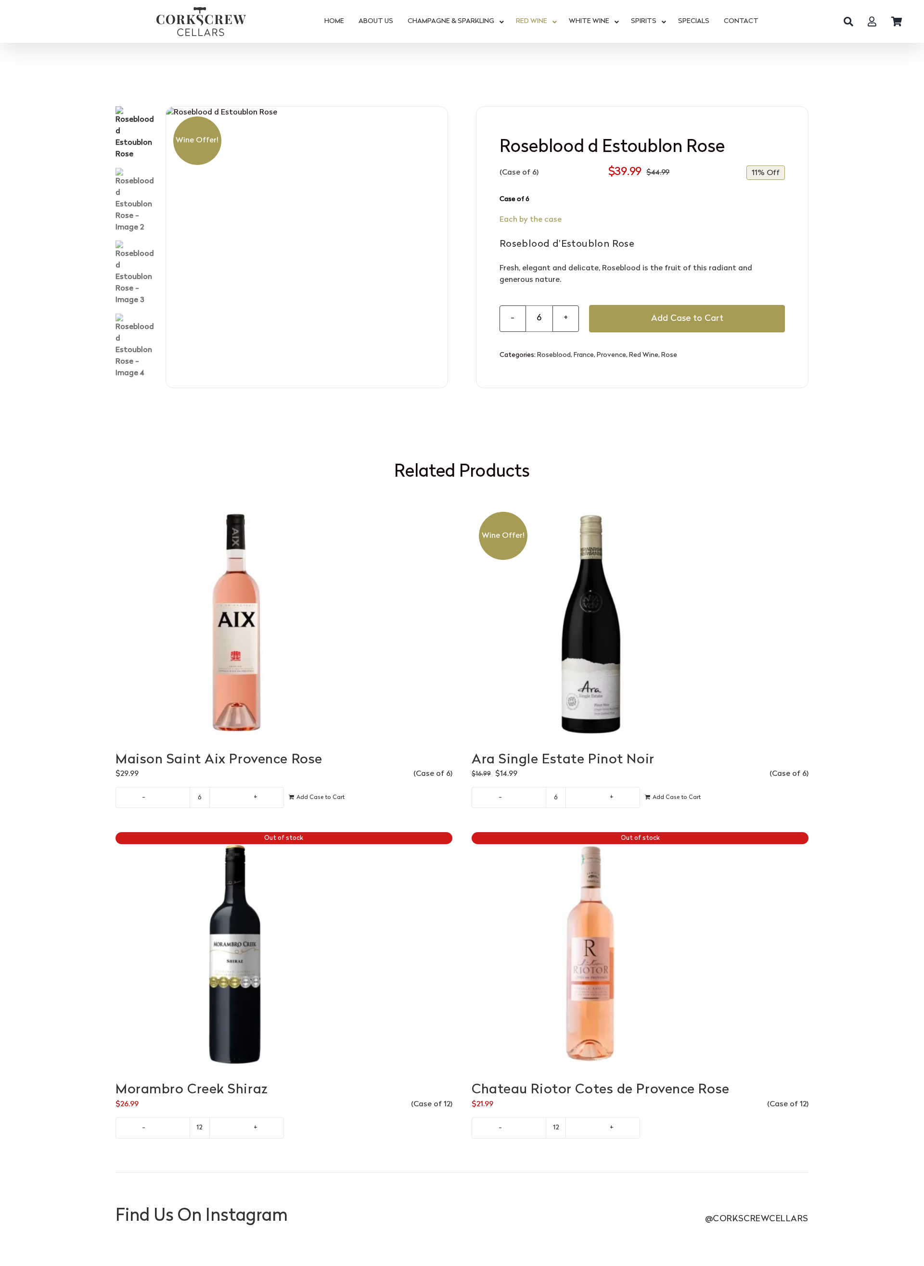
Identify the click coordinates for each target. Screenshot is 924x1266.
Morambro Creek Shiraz (192, 1090)
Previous (173, 247)
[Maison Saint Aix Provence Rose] (284, 622)
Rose (669, 355)
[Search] (848, 21)
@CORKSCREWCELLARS (756, 1219)
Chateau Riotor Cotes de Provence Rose (601, 1090)
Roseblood (554, 355)
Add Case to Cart (687, 318)
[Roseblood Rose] (307, 248)
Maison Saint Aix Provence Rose (219, 760)
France (584, 355)
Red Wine (643, 355)
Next (441, 247)
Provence (611, 355)
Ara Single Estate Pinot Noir (563, 760)
